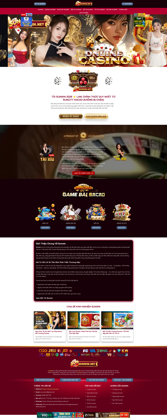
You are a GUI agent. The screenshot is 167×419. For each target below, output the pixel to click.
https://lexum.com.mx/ (70, 163)
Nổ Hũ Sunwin (88, 9)
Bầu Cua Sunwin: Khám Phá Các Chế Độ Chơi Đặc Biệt (83, 332)
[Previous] (5, 40)
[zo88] (107, 415)
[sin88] (26, 15)
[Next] (161, 40)
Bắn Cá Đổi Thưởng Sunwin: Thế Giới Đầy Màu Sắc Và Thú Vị (116, 332)
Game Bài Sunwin (63, 9)
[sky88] (26, 22)
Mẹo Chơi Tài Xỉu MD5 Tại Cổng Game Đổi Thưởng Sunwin (48, 332)
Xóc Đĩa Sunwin (111, 9)
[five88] (139, 15)
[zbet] (139, 22)
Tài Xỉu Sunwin (99, 9)
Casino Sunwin (50, 9)
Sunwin (40, 9)
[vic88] (60, 415)
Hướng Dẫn (123, 9)
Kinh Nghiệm (83, 13)
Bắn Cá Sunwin (76, 9)
